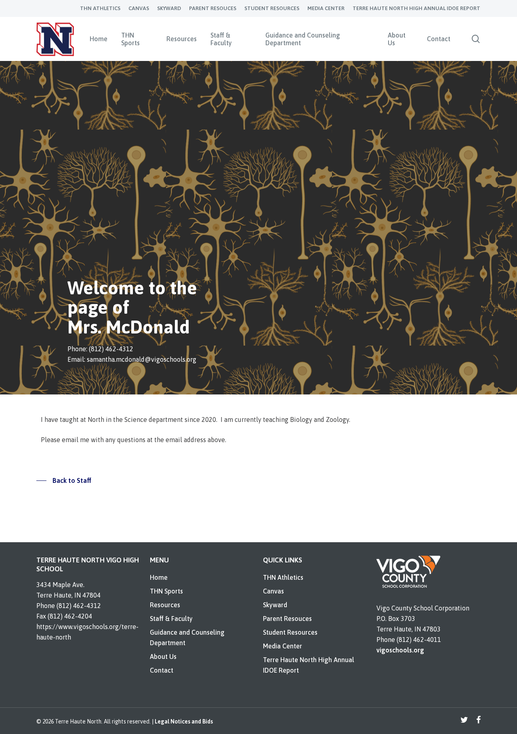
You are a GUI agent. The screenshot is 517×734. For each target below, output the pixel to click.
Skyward (275, 604)
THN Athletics (283, 577)
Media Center (282, 646)
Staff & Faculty (171, 618)
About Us (163, 656)
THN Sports (166, 591)
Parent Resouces (287, 618)
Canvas (273, 591)
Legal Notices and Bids (184, 721)
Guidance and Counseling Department (187, 637)
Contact (161, 670)
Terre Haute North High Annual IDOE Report (308, 665)
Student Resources (290, 632)
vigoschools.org (400, 650)
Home (159, 577)
